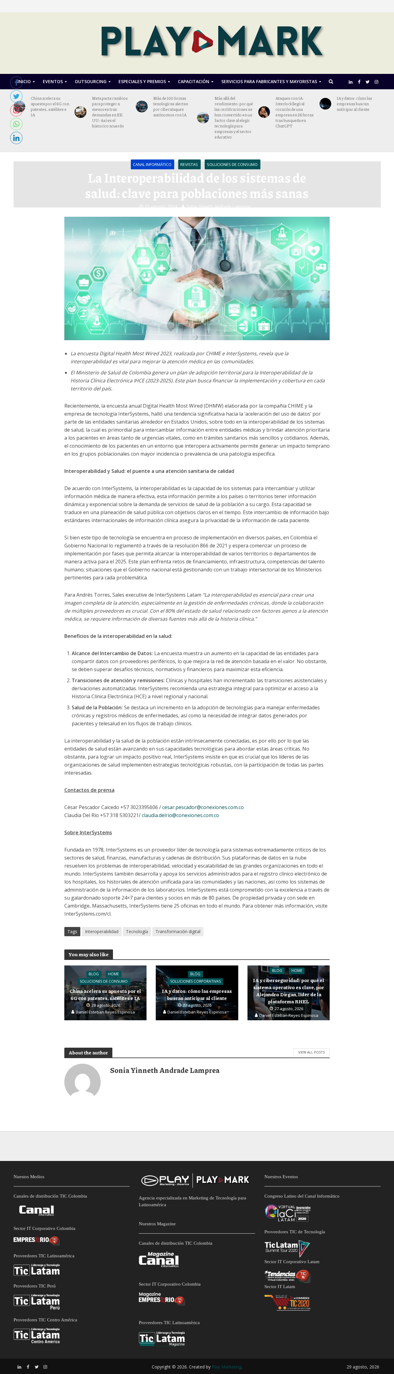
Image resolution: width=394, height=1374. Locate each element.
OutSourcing (91, 81)
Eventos (53, 81)
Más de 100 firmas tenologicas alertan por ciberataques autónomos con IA (170, 106)
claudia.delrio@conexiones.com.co (180, 815)
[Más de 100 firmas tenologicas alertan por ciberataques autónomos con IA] (142, 107)
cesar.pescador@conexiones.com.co (203, 807)
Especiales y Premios (142, 81)
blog (94, 974)
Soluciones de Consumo (232, 164)
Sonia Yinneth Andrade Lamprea (218, 206)
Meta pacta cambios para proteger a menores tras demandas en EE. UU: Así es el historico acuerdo (110, 112)
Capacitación (193, 81)
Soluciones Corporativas (195, 981)
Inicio (24, 81)
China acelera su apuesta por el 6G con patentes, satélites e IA (50, 106)
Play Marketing (226, 1367)
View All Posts (311, 1052)
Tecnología (137, 931)
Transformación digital (177, 931)
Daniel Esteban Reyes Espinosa (105, 1012)
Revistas (189, 164)
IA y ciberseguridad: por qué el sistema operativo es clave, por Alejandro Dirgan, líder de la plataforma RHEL (288, 991)
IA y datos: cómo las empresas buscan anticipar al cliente (354, 103)
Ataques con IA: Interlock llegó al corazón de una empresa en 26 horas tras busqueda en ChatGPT (294, 112)
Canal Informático (152, 164)
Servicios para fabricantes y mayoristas (269, 81)
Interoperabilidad (102, 931)
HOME (113, 974)
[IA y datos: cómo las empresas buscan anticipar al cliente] (326, 104)
